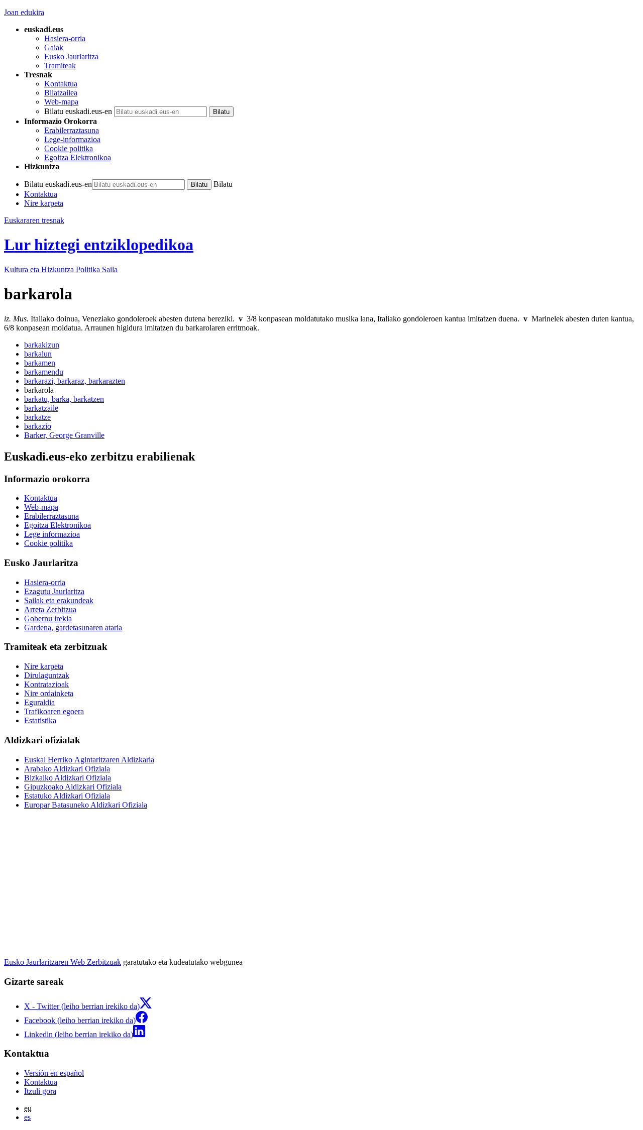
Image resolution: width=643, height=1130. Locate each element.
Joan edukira (24, 12)
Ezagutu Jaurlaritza (54, 591)
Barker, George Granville (64, 435)
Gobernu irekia (48, 618)
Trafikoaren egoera (54, 711)
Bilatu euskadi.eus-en (78, 111)
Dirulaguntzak (46, 675)
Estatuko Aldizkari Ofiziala (67, 796)
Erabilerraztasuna (71, 130)
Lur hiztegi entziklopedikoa (98, 245)
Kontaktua (60, 83)
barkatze (37, 417)
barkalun (38, 354)
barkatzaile (41, 408)
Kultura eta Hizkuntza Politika (61, 269)
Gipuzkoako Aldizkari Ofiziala (73, 786)
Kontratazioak (46, 684)
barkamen (39, 363)
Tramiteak (60, 65)
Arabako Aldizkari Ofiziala (67, 768)
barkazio (37, 426)
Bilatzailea (60, 92)
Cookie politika (68, 148)
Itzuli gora (40, 1091)
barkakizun (41, 345)
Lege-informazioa (72, 139)
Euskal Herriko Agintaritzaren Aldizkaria (89, 759)
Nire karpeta (43, 203)
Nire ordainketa (48, 693)
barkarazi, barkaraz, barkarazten (74, 381)
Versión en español (54, 1073)
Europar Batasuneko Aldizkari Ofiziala (85, 805)
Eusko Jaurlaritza (71, 56)
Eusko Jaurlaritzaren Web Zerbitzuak (62, 962)
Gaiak (53, 47)
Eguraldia (39, 702)
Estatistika (40, 720)
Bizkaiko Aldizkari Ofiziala (67, 777)
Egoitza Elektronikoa (77, 157)
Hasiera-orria (64, 38)
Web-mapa (61, 101)
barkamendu (43, 372)
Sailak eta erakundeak (58, 600)
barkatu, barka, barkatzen (64, 399)
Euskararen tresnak (34, 220)
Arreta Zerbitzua (50, 609)
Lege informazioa (52, 534)
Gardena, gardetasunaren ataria (73, 627)
